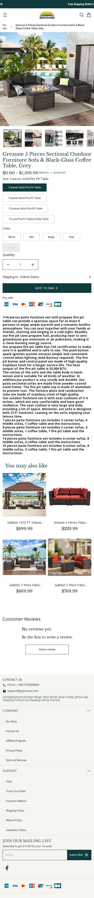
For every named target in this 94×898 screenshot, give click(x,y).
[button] (12, 138)
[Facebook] (7, 868)
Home (4, 27)
